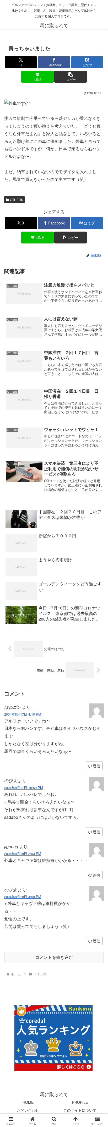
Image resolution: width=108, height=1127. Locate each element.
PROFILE (80, 1102)
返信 (96, 765)
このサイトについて (79, 1110)
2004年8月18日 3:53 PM (22, 853)
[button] (70, 77)
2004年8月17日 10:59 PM (23, 787)
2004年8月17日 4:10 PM (22, 714)
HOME (28, 1102)
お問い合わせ (28, 1110)
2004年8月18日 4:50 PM (22, 896)
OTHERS (16, 199)
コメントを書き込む (54, 957)
